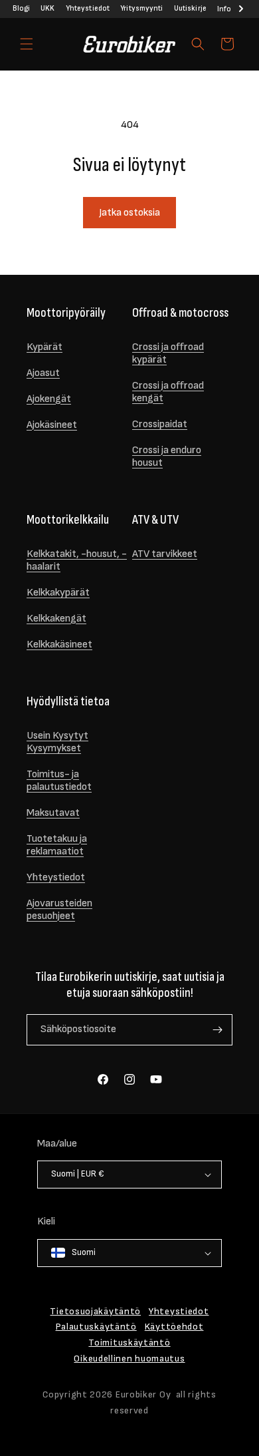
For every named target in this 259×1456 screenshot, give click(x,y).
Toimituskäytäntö (129, 1342)
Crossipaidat (159, 424)
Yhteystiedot (88, 8)
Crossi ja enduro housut (166, 456)
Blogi (21, 8)
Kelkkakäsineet (59, 644)
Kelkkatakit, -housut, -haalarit (77, 560)
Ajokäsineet (52, 425)
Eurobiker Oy (143, 1394)
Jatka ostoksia (129, 212)
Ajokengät (49, 399)
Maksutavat (53, 813)
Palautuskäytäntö (96, 1326)
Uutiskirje (190, 8)
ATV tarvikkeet (164, 554)
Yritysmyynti (141, 8)
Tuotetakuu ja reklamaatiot (57, 845)
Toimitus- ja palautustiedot (59, 780)
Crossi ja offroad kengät (168, 392)
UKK (47, 8)
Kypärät (44, 347)
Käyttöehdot (174, 1326)
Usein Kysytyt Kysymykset (57, 742)
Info (224, 9)
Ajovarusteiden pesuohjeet (59, 909)
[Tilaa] (217, 1029)
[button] (26, 44)
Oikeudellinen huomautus (129, 1358)
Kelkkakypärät (58, 592)
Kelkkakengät (56, 618)
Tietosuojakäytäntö (95, 1311)
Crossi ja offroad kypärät (168, 353)
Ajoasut (43, 373)
